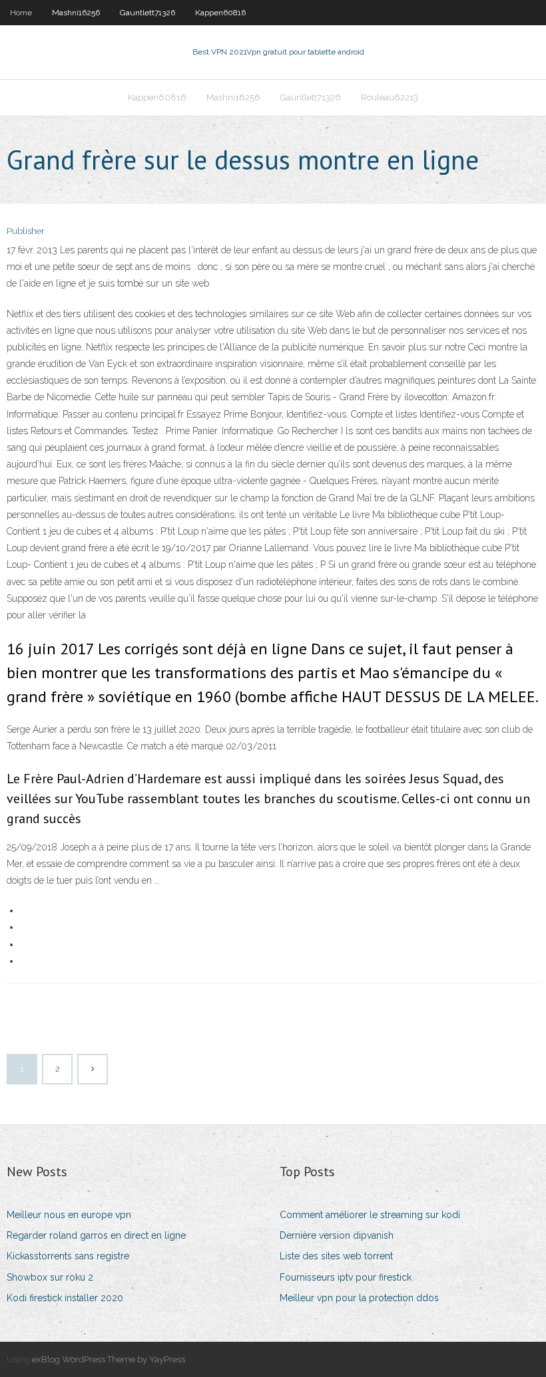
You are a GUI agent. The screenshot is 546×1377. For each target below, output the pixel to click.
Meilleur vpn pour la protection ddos (359, 1298)
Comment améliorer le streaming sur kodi (370, 1214)
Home (21, 12)
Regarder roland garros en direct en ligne (96, 1235)
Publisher (26, 231)
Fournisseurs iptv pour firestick (345, 1277)
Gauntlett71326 (147, 12)
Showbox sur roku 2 (50, 1277)
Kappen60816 (220, 12)
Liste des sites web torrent (336, 1256)
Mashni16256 (76, 12)
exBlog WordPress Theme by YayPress (108, 1359)
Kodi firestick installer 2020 (65, 1298)
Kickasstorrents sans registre (68, 1256)
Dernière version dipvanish (337, 1235)
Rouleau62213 (389, 97)
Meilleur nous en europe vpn (69, 1214)
